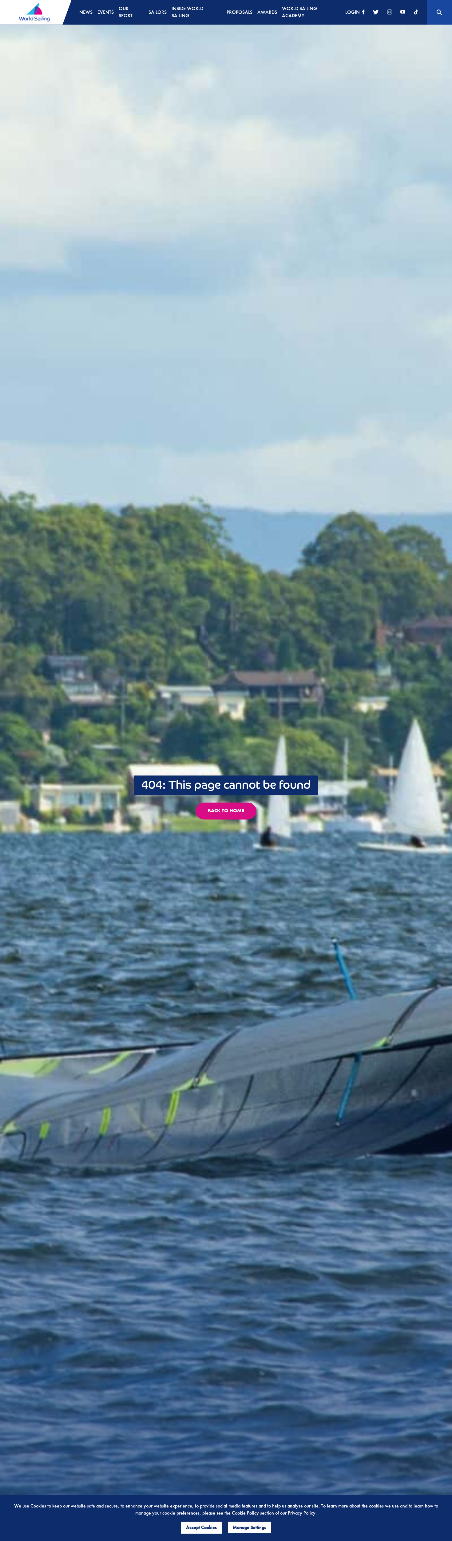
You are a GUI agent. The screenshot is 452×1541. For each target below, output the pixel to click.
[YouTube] (402, 12)
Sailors (158, 12)
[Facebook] (363, 12)
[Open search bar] (439, 12)
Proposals (239, 12)
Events (105, 12)
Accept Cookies (201, 1527)
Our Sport (126, 12)
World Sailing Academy (299, 12)
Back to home (226, 811)
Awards (267, 12)
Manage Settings (249, 1527)
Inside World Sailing (187, 12)
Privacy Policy (301, 1513)
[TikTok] (416, 12)
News (86, 12)
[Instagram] (389, 12)
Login (352, 12)
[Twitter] (376, 12)
